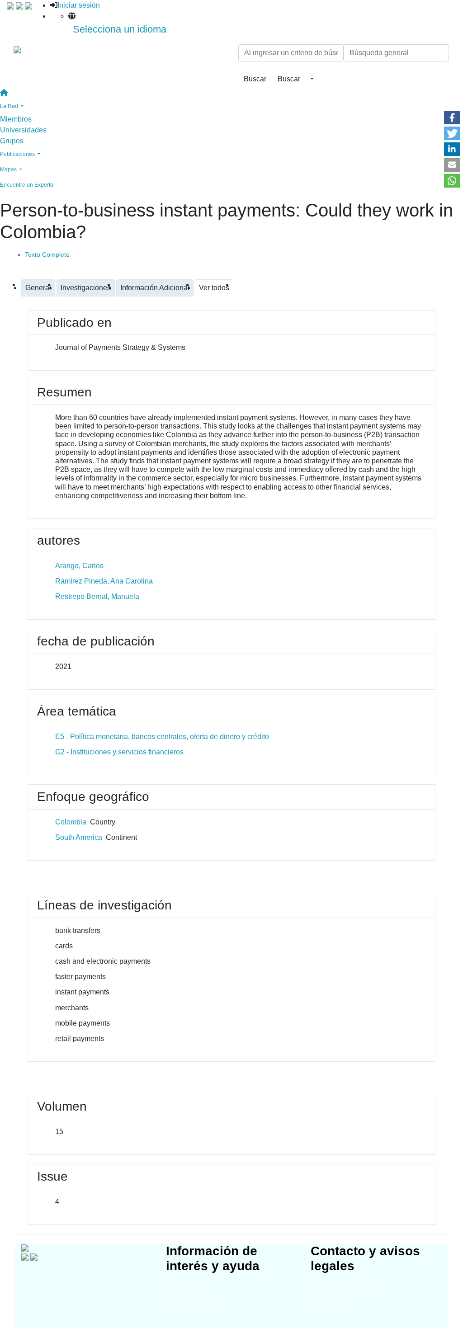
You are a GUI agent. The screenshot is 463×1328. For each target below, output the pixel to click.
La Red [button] (9, 106)
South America (78, 837)
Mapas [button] (9, 169)
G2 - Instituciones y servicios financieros (119, 752)
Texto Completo (47, 254)
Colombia (70, 822)
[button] (452, 117)
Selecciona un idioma (119, 29)
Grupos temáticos (189, 1299)
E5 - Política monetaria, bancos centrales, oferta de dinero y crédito (162, 736)
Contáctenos (327, 1308)
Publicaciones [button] (18, 154)
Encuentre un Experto (26, 185)
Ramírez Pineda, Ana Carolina (104, 581)
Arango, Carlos (79, 566)
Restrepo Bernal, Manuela (97, 596)
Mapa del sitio (329, 1281)
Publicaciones (184, 1308)
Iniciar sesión (78, 5)
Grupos (12, 141)
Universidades (23, 130)
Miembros (16, 119)
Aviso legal (325, 1299)
